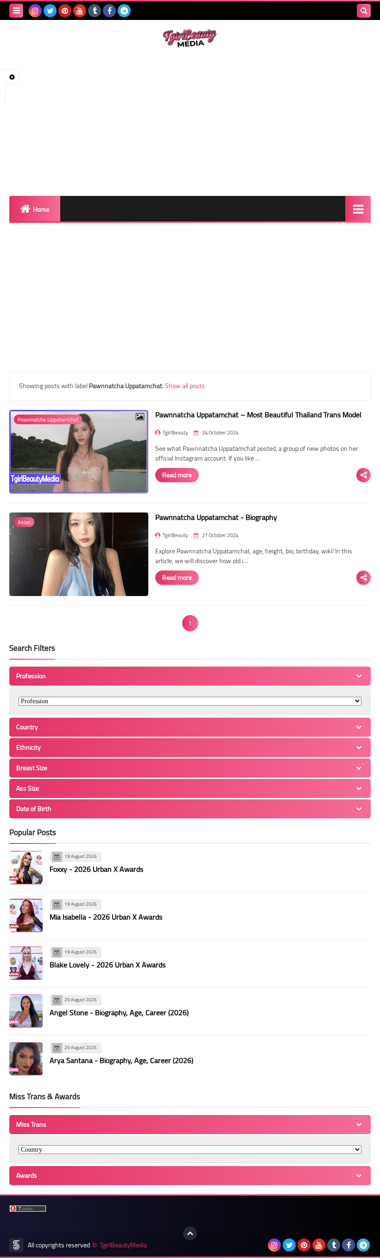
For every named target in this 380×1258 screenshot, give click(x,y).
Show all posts (185, 386)
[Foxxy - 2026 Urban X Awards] (26, 867)
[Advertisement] (190, 122)
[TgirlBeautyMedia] (190, 38)
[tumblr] (94, 10)
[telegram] (124, 10)
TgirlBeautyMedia (123, 1245)
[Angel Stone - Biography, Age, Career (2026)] (26, 1011)
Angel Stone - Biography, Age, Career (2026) (119, 1012)
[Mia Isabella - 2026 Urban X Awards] (26, 915)
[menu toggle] (16, 11)
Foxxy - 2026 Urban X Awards (96, 869)
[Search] (364, 11)
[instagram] (35, 10)
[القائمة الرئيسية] (358, 208)
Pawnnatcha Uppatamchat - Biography (216, 517)
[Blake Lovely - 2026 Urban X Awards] (26, 963)
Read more (177, 475)
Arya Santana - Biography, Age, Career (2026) (121, 1060)
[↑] (190, 1233)
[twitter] (50, 10)
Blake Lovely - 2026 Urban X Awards (107, 965)
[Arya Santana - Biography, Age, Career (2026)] (26, 1059)
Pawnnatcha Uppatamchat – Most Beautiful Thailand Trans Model (258, 414)
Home (41, 209)
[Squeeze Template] (16, 1245)
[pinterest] (64, 10)
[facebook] (109, 10)
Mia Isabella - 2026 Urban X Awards (106, 917)
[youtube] (79, 10)
